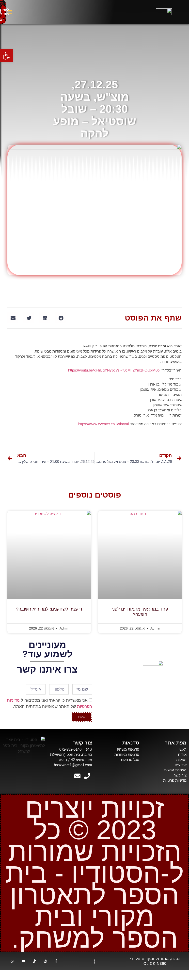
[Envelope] (77, 776)
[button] (10, 12)
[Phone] (87, 776)
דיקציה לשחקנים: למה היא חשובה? (49, 609)
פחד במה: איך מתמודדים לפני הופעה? (140, 612)
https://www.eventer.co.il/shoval (103, 424)
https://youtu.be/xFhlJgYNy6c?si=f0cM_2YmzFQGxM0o (113, 370)
